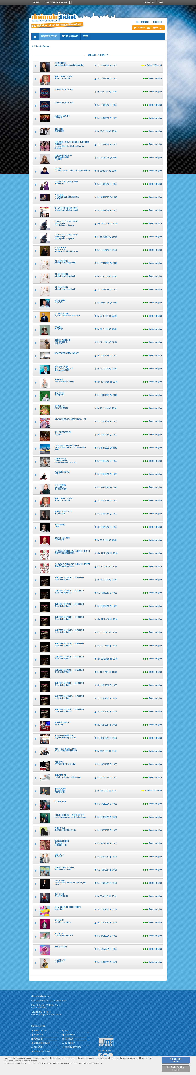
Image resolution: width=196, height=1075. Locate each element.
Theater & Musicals (70, 36)
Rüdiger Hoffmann (62, 538)
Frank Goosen (60, 485)
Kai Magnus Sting (62, 314)
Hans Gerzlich (60, 775)
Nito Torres (59, 393)
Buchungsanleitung (42, 1051)
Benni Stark (59, 920)
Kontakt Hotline (40, 1031)
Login (161, 2)
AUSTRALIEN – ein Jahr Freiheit (67, 446)
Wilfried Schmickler (63, 512)
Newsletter (38, 1039)
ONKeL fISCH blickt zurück (65, 749)
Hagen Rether (60, 525)
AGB (66, 1031)
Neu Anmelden (149, 2)
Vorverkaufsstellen (73, 1047)
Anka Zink (58, 169)
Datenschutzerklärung (93, 1063)
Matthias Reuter (61, 367)
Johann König (60, 789)
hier (37, 1063)
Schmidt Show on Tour (64, 90)
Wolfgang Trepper (62, 472)
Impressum (69, 1039)
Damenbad (59, 380)
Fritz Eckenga (60, 248)
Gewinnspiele (70, 1035)
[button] (148, 27)
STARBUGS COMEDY (62, 116)
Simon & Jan (60, 855)
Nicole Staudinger (62, 340)
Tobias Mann (60, 301)
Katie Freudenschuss (63, 156)
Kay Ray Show (60, 802)
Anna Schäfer (60, 459)
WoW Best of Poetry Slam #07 (67, 353)
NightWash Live (61, 947)
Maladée (58, 327)
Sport (85, 36)
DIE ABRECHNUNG (61, 261)
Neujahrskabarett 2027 (64, 736)
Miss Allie (59, 934)
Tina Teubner (60, 881)
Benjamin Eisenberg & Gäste (66, 208)
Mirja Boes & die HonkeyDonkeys (68, 907)
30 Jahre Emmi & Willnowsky (66, 182)
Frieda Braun (60, 960)
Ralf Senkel (59, 894)
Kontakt (36, 2)
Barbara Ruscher (62, 841)
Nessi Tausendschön (63, 432)
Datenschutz (70, 1043)
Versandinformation (42, 1043)
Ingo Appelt (59, 762)
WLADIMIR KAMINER (62, 723)
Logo (106, 1041)
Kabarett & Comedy (49, 36)
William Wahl (60, 828)
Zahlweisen (38, 1047)
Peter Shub (59, 195)
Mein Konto (38, 1035)
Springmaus (60, 406)
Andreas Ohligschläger (64, 868)
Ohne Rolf (59, 129)
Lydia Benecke (60, 63)
